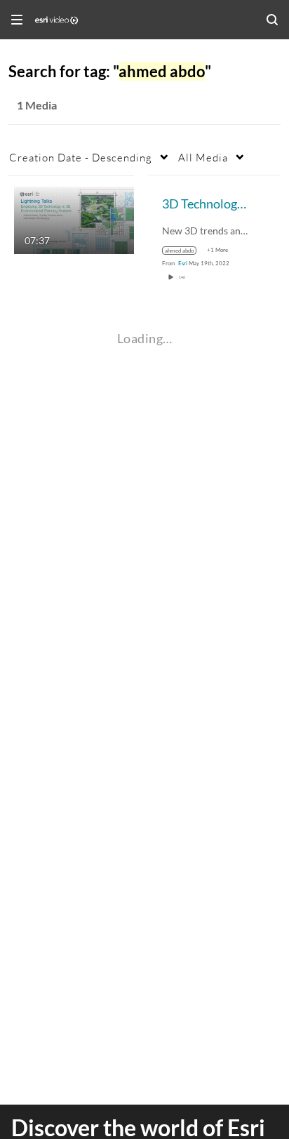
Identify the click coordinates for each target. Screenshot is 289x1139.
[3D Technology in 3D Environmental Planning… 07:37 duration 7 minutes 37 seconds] (74, 219)
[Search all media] (272, 19)
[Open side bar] (17, 19)
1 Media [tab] (37, 105)
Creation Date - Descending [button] (80, 157)
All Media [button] (203, 157)
